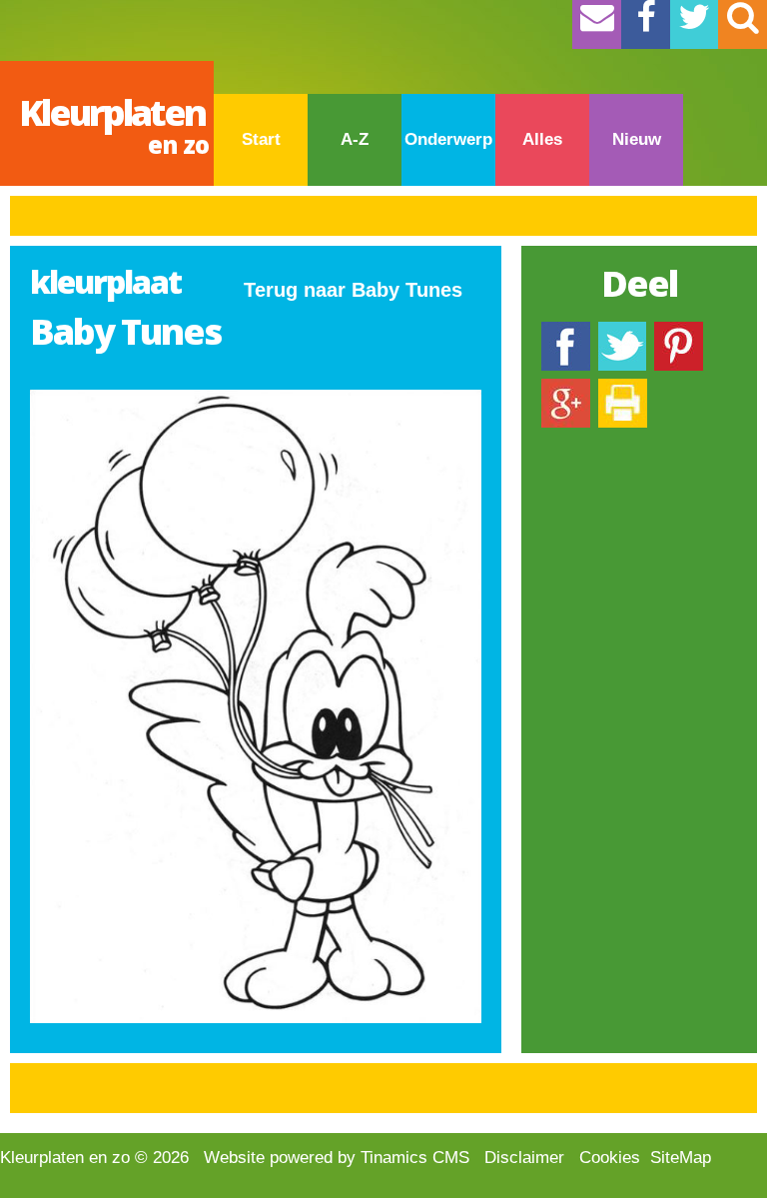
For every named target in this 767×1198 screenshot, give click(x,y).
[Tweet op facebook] (622, 331)
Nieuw (636, 139)
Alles (542, 139)
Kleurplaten (114, 124)
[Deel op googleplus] (565, 388)
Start (261, 139)
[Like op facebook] (565, 331)
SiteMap (680, 1157)
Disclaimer (524, 1157)
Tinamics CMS (415, 1157)
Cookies (609, 1157)
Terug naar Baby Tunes (353, 290)
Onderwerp (448, 139)
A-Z (355, 139)
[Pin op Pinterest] (678, 331)
